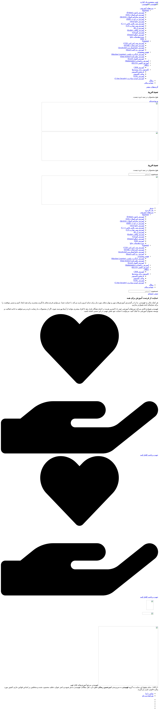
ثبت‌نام (151, 101)
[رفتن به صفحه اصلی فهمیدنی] (150, 4)
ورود (156, 101)
